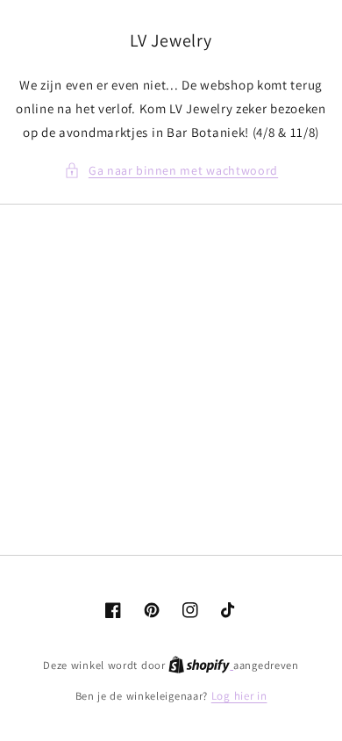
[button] (171, 171)
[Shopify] (200, 665)
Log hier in (239, 695)
